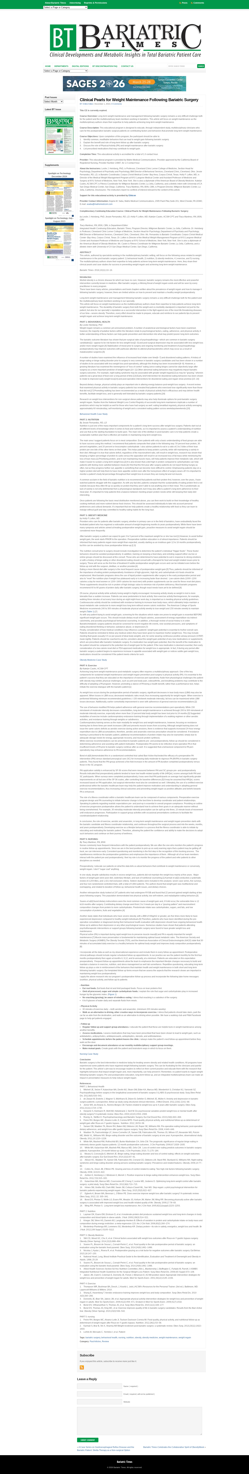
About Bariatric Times (55, 3)
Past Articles (95, 1341)
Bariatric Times (124, 1462)
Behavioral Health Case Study (94, 414)
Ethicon (132, 195)
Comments (198, 3)
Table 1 (90, 611)
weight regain (185, 1337)
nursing (121, 1337)
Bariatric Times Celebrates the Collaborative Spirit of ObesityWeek (173, 1447)
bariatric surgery (93, 1337)
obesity (138, 1337)
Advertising (75, 3)
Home (48, 66)
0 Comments (116, 104)
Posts (185, 3)
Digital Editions (80, 66)
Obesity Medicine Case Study (93, 660)
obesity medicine (150, 1337)
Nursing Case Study (89, 1054)
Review (105, 1341)
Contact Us (127, 66)
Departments (61, 66)
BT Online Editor (86, 104)
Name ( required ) (130, 1386)
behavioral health (109, 1337)
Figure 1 (112, 994)
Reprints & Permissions (95, 3)
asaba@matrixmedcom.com (99, 204)
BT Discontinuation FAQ (104, 66)
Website (126, 1402)
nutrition (130, 1337)
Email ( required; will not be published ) (139, 1394)
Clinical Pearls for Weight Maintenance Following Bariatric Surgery (139, 99)
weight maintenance (168, 1337)
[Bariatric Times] (124, 59)
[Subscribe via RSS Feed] (82, 1367)
